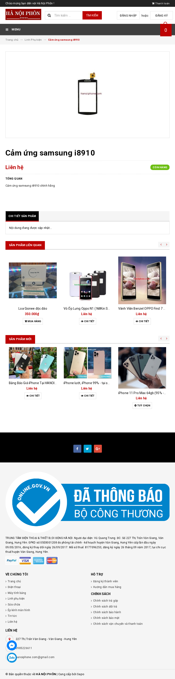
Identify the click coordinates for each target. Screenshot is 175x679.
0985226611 (24, 648)
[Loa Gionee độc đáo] (33, 280)
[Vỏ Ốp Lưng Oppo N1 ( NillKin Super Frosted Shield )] (87, 280)
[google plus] (98, 449)
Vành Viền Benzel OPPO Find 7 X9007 (145, 308)
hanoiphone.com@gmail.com (35, 657)
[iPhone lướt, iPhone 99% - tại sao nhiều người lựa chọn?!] (87, 363)
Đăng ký (161, 15)
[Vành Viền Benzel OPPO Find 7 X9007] (142, 280)
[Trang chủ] (23, 14)
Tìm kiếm (92, 15)
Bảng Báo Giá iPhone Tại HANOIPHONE (37, 383)
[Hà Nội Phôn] (87, 502)
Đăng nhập (128, 15)
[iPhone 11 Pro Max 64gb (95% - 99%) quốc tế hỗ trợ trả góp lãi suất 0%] (142, 368)
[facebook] (77, 449)
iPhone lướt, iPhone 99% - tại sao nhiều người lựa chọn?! (104, 383)
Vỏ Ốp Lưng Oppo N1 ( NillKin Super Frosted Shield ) (101, 308)
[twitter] (88, 449)
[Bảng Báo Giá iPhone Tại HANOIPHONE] (33, 363)
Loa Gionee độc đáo (32, 308)
